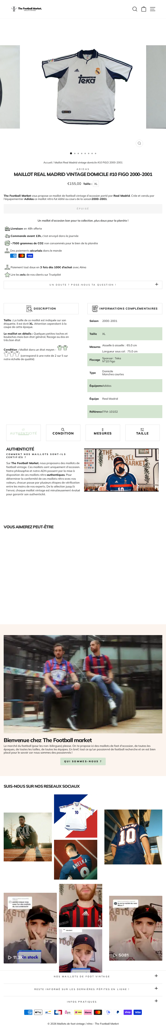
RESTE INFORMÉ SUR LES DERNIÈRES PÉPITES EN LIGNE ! (82, 989)
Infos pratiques (82, 1001)
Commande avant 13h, (26, 236)
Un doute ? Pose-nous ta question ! (82, 284)
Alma (83, 267)
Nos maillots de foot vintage (82, 976)
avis (23, 274)
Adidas (83, 169)
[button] (23, 431)
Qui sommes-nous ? (83, 761)
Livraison (17, 228)
